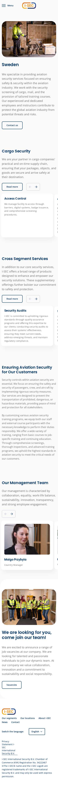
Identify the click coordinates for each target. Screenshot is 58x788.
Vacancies (11, 684)
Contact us (12, 125)
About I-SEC (45, 718)
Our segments (9, 718)
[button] (36, 187)
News (5, 722)
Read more (12, 186)
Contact (15, 722)
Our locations (27, 718)
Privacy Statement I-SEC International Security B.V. (8, 747)
